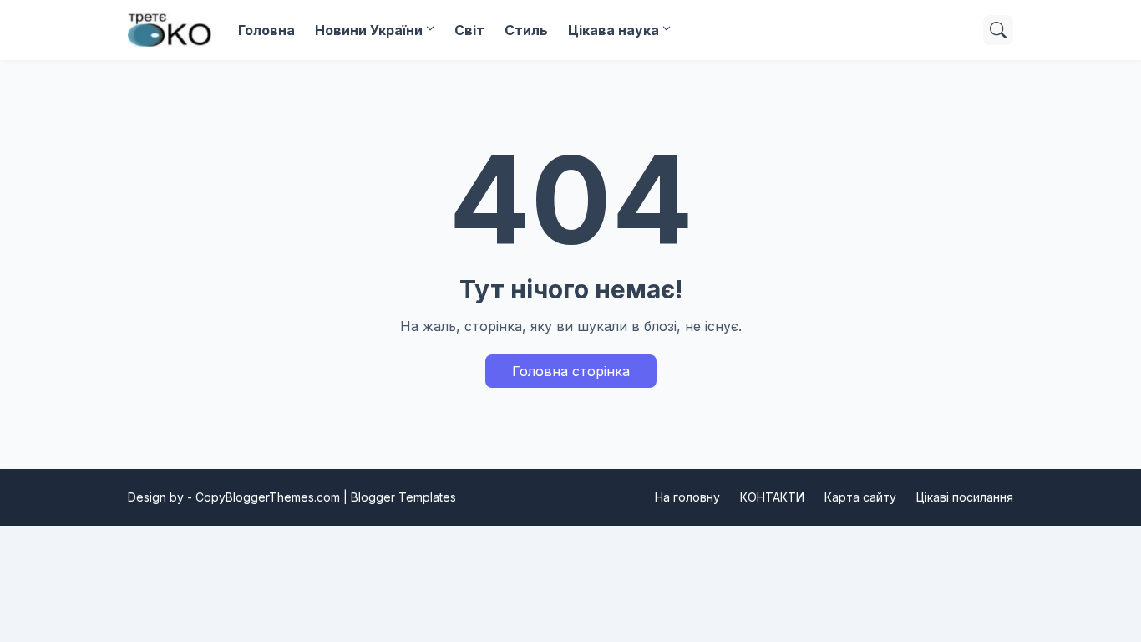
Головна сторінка (571, 371)
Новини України (369, 30)
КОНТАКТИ (772, 497)
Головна (266, 30)
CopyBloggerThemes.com (267, 497)
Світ (469, 30)
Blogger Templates (403, 497)
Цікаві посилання (964, 497)
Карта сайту (860, 497)
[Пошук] (998, 30)
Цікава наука (613, 30)
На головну (687, 497)
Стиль (526, 30)
